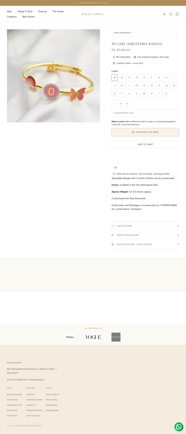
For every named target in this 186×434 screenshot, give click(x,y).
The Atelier (58, 11)
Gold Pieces (12, 410)
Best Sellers (28, 16)
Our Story (30, 394)
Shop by (42, 11)
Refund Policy (51, 405)
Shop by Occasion (14, 394)
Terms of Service (53, 394)
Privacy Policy (51, 400)
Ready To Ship (25, 11)
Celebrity (12, 16)
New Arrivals (12, 400)
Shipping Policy (52, 410)
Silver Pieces (12, 416)
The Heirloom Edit (14, 405)
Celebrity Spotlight (34, 400)
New (9, 11)
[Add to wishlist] (116, 168)
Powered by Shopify (33, 426)
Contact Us (31, 405)
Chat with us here (147, 132)
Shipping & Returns (34, 410)
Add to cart (145, 144)
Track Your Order (33, 416)
